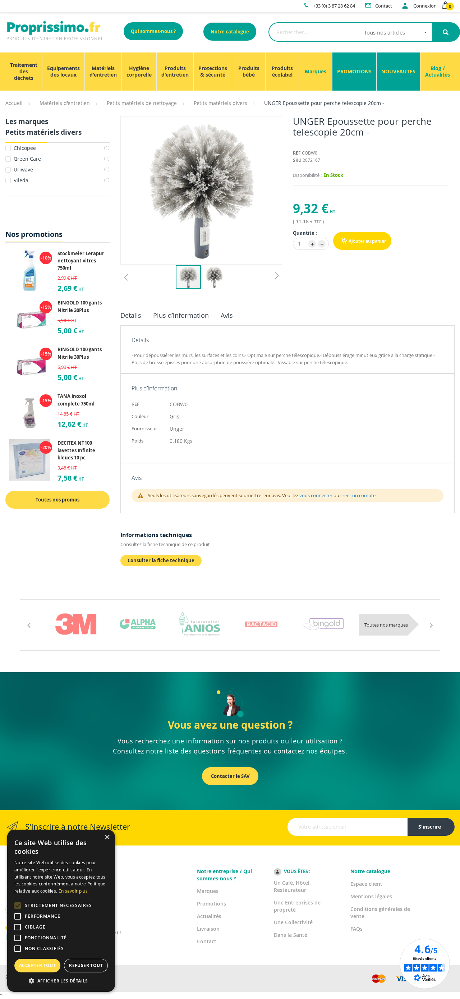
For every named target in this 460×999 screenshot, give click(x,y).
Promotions (211, 903)
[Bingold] (323, 624)
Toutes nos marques (386, 625)
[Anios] (199, 624)
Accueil (14, 103)
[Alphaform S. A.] (137, 624)
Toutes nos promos (57, 499)
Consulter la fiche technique (161, 560)
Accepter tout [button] (37, 965)
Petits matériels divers (220, 103)
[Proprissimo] (25, 3)
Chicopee (61, 148)
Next (431, 624)
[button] (125, 277)
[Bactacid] (261, 624)
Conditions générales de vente (380, 913)
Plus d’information (181, 315)
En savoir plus (73, 891)
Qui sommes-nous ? (153, 31)
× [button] (107, 837)
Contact (206, 941)
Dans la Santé (290, 934)
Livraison (208, 928)
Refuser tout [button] (86, 965)
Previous (28, 624)
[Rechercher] (445, 32)
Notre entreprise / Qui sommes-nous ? (224, 875)
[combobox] (350, 32)
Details (130, 315)
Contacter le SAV (230, 776)
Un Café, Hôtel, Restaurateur (292, 886)
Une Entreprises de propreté (297, 906)
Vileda (61, 180)
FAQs (356, 928)
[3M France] (76, 624)
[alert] (61, 911)
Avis (227, 315)
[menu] (230, 71)
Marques (207, 891)
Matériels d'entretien (65, 103)
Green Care (61, 158)
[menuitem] (23, 71)
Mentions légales (371, 896)
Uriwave (61, 169)
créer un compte (358, 495)
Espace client (366, 883)
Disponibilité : (307, 175)
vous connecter (315, 495)
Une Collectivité (293, 922)
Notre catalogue (230, 31)
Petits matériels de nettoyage (142, 103)
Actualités (209, 916)
